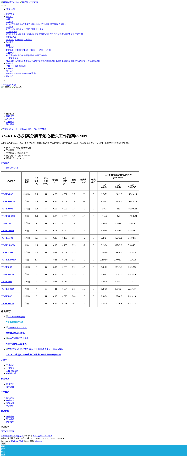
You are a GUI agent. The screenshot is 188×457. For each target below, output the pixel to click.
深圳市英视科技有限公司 (12, 436)
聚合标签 (10, 419)
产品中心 (10, 119)
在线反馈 (10, 403)
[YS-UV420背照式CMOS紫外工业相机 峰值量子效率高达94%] (34, 349)
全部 (8, 19)
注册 (13, 9)
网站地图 (10, 416)
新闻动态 (5, 379)
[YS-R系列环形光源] (15, 317)
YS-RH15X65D (8, 245)
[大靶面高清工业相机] (16, 327)
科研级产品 (11, 373)
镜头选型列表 (12, 168)
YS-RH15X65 (7, 238)
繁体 (3, 444)
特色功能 (5, 411)
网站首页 (10, 14)
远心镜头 (10, 124)
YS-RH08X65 (7, 209)
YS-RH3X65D (7, 274)
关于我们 (5, 392)
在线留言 (10, 400)
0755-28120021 (7, 431)
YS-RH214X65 (7, 252)
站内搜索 (10, 422)
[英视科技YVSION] (94, 2)
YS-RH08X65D (8, 216)
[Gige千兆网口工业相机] (17, 338)
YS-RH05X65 (7, 194)
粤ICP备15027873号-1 (42, 436)
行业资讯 (10, 384)
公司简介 (10, 398)
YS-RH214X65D (8, 260)
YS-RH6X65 (6, 296)
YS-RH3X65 (6, 267)
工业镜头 (10, 122)
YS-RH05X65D (8, 201)
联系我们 (10, 406)
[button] (5, 85)
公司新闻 (10, 387)
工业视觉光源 (12, 371)
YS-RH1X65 (6, 223)
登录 (8, 9)
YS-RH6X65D (7, 303)
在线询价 (5, 163)
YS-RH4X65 (6, 282)
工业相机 (10, 365)
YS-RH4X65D (7, 289)
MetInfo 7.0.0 (17, 441)
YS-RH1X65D (7, 231)
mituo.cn (38, 441)
